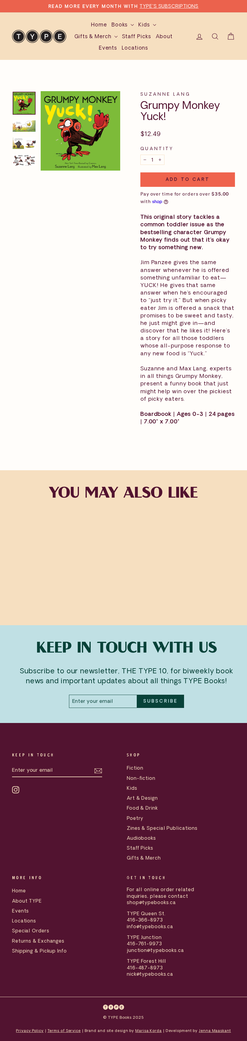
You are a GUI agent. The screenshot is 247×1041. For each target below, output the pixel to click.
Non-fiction (141, 778)
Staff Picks (136, 36)
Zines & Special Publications (162, 828)
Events (108, 48)
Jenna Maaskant (215, 1031)
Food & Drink (142, 808)
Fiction (135, 768)
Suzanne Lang (165, 94)
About (164, 36)
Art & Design (142, 798)
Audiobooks (141, 838)
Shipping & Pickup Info (39, 950)
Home (99, 24)
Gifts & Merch (93, 36)
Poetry (135, 818)
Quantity (157, 148)
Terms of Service (64, 1031)
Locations (135, 48)
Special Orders (30, 930)
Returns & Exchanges (38, 941)
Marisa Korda (148, 1031)
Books (120, 24)
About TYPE (27, 901)
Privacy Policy (30, 1031)
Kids (145, 24)
